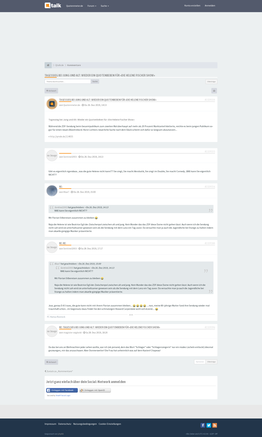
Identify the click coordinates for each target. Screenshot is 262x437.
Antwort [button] (52, 90)
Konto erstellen (192, 5)
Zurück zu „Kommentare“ (59, 371)
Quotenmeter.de (74, 5)
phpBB (61, 434)
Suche (104, 5)
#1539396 (210, 327)
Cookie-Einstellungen (110, 423)
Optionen (200, 362)
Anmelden (210, 5)
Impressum (50, 423)
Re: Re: (62, 243)
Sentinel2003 (70, 156)
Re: (60, 186)
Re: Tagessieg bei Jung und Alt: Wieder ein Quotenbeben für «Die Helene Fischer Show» (109, 327)
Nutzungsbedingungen (85, 423)
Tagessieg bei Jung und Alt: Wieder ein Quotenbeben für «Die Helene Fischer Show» (100, 75)
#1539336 (210, 186)
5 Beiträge (211, 81)
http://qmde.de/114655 (61, 136)
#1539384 (210, 243)
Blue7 (66, 192)
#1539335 (210, 151)
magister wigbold (72, 332)
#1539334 (210, 99)
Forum (91, 5)
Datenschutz (64, 423)
